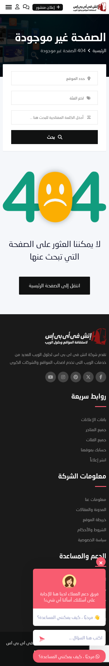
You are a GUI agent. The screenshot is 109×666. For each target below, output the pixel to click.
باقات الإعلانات (93, 419)
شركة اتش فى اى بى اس (29, 642)
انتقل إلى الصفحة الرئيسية (54, 285)
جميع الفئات (96, 439)
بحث (51, 137)
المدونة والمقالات (91, 509)
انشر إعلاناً (98, 459)
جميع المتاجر (96, 429)
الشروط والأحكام (91, 529)
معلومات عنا (95, 499)
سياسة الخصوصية (92, 539)
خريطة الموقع (94, 519)
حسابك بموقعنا (93, 449)
